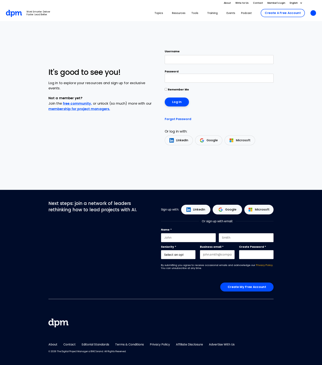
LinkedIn (182, 140)
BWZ (93, 351)
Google (212, 140)
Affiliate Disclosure (189, 344)
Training (212, 13)
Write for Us (242, 3)
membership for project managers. (79, 109)
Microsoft (243, 140)
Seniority (168, 246)
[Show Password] (271, 255)
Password (172, 71)
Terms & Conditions (129, 344)
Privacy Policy (264, 265)
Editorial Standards (95, 344)
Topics (158, 13)
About (227, 3)
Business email (211, 246)
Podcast (246, 13)
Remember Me (178, 89)
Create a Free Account (283, 13)
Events (231, 13)
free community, (77, 103)
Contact (258, 3)
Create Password (252, 246)
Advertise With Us (222, 344)
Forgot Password (178, 119)
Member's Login (276, 3)
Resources (178, 13)
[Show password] (267, 78)
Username (172, 51)
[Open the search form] (313, 13)
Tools (194, 13)
